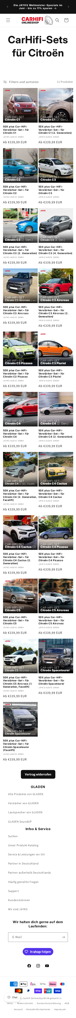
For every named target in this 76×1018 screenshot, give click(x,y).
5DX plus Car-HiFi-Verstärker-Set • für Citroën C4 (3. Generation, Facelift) (20, 495)
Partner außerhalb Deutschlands (29, 872)
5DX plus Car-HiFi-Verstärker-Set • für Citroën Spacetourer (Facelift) (16, 745)
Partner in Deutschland (23, 863)
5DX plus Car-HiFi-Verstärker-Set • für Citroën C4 (16, 433)
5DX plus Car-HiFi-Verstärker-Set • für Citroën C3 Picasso (16, 373)
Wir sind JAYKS (17, 909)
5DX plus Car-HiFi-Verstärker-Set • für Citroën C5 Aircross (51, 620)
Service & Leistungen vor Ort (26, 854)
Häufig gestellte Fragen (23, 882)
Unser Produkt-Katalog (23, 845)
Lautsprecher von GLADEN (25, 812)
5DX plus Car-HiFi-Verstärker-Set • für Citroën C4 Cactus (51, 493)
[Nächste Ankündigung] (68, 6)
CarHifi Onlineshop (33, 998)
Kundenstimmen (19, 900)
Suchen (13, 836)
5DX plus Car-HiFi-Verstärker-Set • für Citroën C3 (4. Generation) (56, 250)
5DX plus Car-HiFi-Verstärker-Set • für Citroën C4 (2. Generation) (56, 433)
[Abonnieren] (63, 937)
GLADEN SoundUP (20, 821)
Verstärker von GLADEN (23, 803)
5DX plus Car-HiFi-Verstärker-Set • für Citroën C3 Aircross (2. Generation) (54, 311)
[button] (8, 20)
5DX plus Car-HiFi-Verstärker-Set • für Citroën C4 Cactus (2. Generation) (17, 558)
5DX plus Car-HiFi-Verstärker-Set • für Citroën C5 (16, 620)
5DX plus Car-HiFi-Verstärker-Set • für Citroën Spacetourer (51, 680)
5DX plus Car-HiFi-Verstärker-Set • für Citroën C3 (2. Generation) (20, 250)
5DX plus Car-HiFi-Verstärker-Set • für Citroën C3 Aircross (16, 310)
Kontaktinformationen (38, 1009)
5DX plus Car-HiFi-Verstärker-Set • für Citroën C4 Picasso (51, 557)
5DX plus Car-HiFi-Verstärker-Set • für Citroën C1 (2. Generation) (55, 129)
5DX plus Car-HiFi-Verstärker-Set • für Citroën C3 (51, 189)
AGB (67, 1003)
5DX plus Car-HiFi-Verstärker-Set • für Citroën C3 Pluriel (51, 373)
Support (13, 891)
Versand (18, 1009)
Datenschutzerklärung (49, 1003)
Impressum (60, 1009)
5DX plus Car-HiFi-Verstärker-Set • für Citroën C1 (16, 129)
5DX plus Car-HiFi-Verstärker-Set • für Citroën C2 (16, 189)
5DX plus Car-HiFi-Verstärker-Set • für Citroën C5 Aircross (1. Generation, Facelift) (17, 682)
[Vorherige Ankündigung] (7, 6)
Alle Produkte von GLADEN (25, 794)
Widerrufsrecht (25, 1003)
